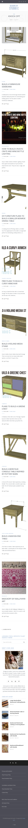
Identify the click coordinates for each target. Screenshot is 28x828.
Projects (4, 596)
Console (4, 466)
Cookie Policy (5, 792)
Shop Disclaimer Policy (7, 778)
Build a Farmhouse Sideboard (11, 85)
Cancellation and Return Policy (9, 785)
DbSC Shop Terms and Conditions (9, 799)
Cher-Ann (5, 89)
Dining (3, 213)
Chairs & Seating (6, 278)
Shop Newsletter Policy (7, 789)
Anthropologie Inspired (14, 31)
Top (14, 824)
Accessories (5, 146)
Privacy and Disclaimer (7, 771)
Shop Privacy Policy (6, 775)
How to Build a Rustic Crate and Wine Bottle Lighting (13, 151)
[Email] (7, 103)
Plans (3, 81)
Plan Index (4, 806)
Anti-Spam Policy (5, 803)
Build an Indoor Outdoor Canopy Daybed (14, 37)
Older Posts (7, 629)
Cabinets (4, 403)
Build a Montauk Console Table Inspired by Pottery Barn (13, 471)
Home (11, 19)
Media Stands (5, 341)
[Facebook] (2, 103)
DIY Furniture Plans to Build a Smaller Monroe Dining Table (13, 218)
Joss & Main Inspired (7, 533)
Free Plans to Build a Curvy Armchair (12, 282)
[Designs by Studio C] (14, 7)
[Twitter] (4, 103)
